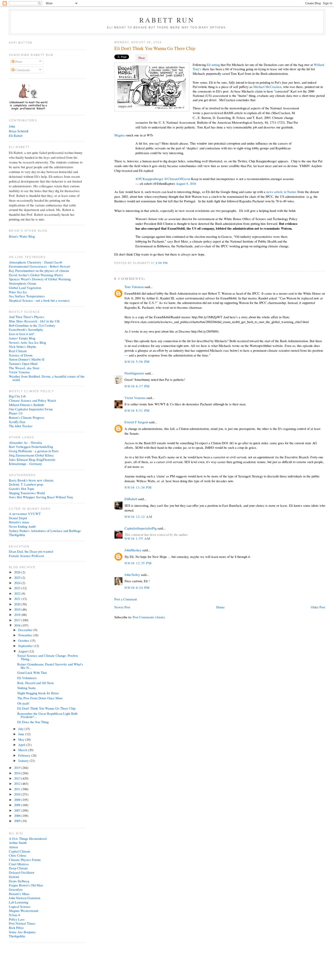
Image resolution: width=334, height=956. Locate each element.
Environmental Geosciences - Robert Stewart (39, 266)
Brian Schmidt (18, 131)
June (21, 734)
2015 (17, 767)
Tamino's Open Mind (23, 363)
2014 (17, 773)
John (12, 126)
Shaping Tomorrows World (27, 493)
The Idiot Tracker (20, 426)
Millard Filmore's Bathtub (26, 404)
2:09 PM (162, 262)
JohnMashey (133, 550)
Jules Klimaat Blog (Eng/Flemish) (32, 459)
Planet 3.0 (15, 413)
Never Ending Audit (22, 526)
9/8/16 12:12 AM (138, 516)
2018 (17, 614)
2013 (17, 778)
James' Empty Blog (22, 338)
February (24, 755)
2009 (17, 799)
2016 (17, 625)
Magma (120, 135)
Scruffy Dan (17, 421)
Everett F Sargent (136, 422)
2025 (17, 577)
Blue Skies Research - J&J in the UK (34, 321)
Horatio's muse (19, 522)
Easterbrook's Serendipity (26, 329)
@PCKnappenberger (149, 178)
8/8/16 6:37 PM (137, 386)
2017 (17, 620)
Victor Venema (135, 397)
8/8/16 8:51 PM (137, 410)
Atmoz (13, 847)
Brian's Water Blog (22, 236)
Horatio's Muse (19, 893)
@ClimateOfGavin (177, 178)
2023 (17, 588)
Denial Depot (18, 518)
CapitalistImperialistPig (141, 528)
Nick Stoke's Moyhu (22, 346)
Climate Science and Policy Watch (32, 400)
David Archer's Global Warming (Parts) (36, 275)
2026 (17, 572)
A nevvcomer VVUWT (25, 513)
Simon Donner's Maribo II (26, 359)
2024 (17, 582)
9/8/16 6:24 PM (137, 587)
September (26, 645)
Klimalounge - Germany (25, 463)
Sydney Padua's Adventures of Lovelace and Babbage (45, 530)
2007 (17, 810)
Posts (18, 61)
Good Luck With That (32, 672)
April (22, 744)
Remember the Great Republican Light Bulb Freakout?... (47, 715)
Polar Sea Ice (18, 292)
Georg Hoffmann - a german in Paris (34, 451)
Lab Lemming (18, 902)
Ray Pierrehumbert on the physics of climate (39, 270)
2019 (17, 609)
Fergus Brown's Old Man (26, 885)
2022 (17, 593)
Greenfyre (16, 889)
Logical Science (20, 906)
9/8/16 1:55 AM (137, 538)
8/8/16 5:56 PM (137, 361)
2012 (17, 783)
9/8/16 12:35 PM (138, 563)
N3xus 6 (14, 915)
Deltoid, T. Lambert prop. (26, 484)
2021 (17, 598)
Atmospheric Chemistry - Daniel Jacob (35, 262)
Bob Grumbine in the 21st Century (32, 325)
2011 (17, 789)
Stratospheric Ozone (22, 283)
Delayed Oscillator (21, 872)
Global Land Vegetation (25, 287)
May (21, 739)
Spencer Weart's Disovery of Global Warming (40, 279)
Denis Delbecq (19, 881)
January (24, 760)
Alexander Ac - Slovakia (25, 442)
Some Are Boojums (22, 932)
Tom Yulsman (134, 286)
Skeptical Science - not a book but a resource (39, 300)
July (21, 728)
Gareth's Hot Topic (22, 488)
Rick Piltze (16, 927)
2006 (17, 815)
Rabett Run (167, 19)
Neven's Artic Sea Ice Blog (27, 342)
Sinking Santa (26, 687)
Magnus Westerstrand (23, 910)
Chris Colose (17, 855)
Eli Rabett (15, 135)
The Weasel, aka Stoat (24, 368)
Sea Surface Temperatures (27, 296)
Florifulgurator (134, 373)
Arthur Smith (18, 842)
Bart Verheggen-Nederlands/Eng (31, 446)
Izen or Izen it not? (22, 333)
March (23, 750)
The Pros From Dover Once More (40, 698)
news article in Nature (281, 191)
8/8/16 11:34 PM (138, 487)
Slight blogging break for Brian (38, 693)
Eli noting (213, 64)
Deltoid (14, 876)
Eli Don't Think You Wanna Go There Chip (154, 48)
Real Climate (18, 351)
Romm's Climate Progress (26, 417)
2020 (17, 604)
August (23, 651)
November (25, 635)
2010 (17, 794)
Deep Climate (18, 868)
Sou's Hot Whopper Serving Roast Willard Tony (41, 497)
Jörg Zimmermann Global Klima (31, 455)
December (25, 629)
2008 (17, 805)
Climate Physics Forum (25, 859)
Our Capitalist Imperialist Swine (31, 409)
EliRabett (131, 499)
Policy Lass (17, 919)
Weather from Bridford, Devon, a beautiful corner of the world (47, 378)
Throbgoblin (17, 534)
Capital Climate (19, 851)
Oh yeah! (23, 703)
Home (220, 607)
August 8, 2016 (186, 183)
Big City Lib (17, 396)
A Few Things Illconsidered (28, 838)
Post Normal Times (22, 923)
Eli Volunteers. (27, 677)
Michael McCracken (267, 86)
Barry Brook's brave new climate (31, 480)
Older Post (318, 607)
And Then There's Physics (26, 316)
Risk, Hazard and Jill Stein (35, 682)
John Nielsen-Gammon (24, 898)
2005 (17, 820)
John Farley (132, 574)
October (24, 640)
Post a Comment (125, 599)
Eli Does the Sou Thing (33, 722)
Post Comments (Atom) (149, 617)
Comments (22, 70)
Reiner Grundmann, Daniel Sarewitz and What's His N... (50, 666)
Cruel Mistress (19, 864)
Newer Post (122, 607)
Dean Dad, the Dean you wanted (31, 551)
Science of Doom (20, 355)
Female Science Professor (26, 555)
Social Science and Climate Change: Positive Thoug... (47, 657)
